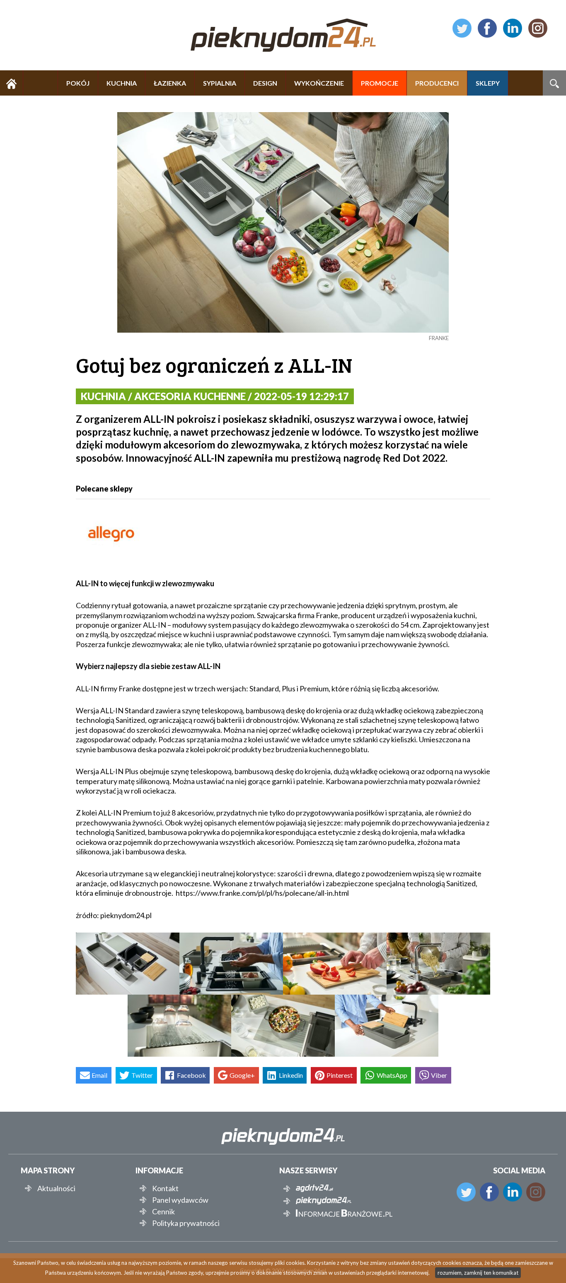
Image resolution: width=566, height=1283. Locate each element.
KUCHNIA (121, 83)
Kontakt (165, 1188)
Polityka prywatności (186, 1223)
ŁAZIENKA (170, 83)
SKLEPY (488, 83)
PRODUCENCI (437, 83)
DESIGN (265, 83)
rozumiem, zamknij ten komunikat (478, 1272)
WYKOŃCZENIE (319, 83)
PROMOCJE (379, 83)
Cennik (163, 1211)
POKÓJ (77, 83)
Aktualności (56, 1188)
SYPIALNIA (219, 83)
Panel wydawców (180, 1199)
